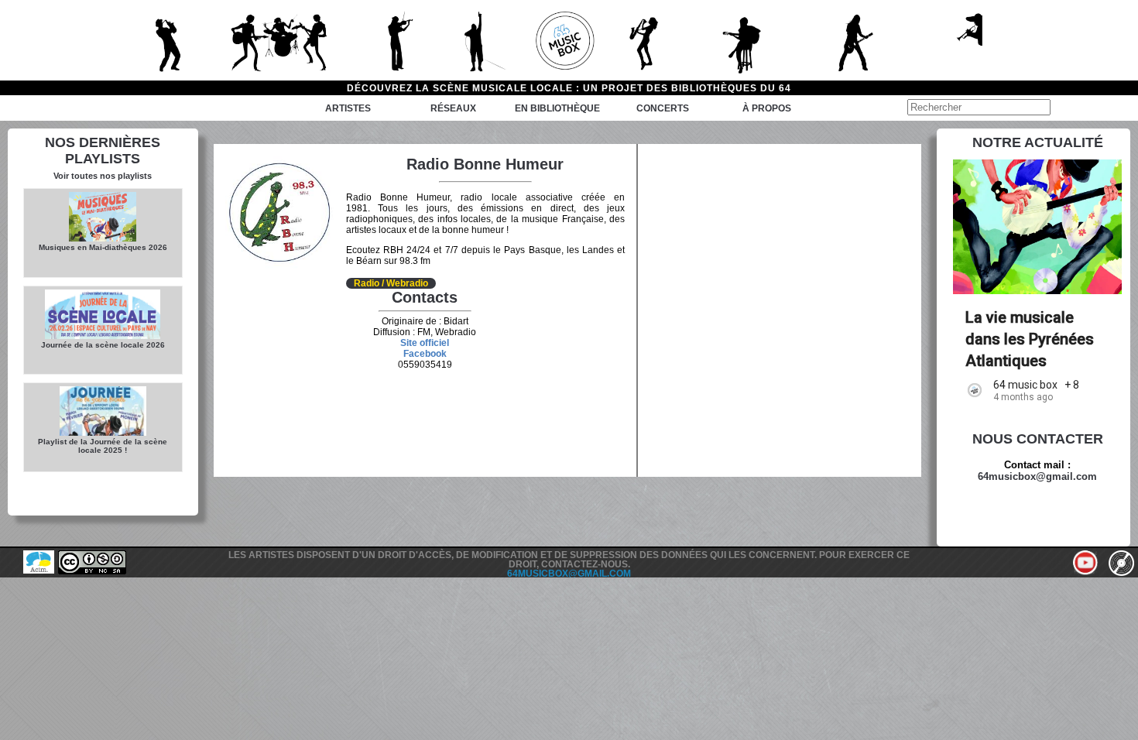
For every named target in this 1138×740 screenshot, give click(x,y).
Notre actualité (1037, 142)
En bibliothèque (557, 108)
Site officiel (424, 342)
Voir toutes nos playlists (102, 175)
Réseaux (453, 108)
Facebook (425, 353)
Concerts (662, 108)
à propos (766, 108)
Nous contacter (1037, 439)
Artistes (348, 108)
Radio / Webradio (391, 283)
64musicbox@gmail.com (1037, 476)
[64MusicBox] (569, 40)
